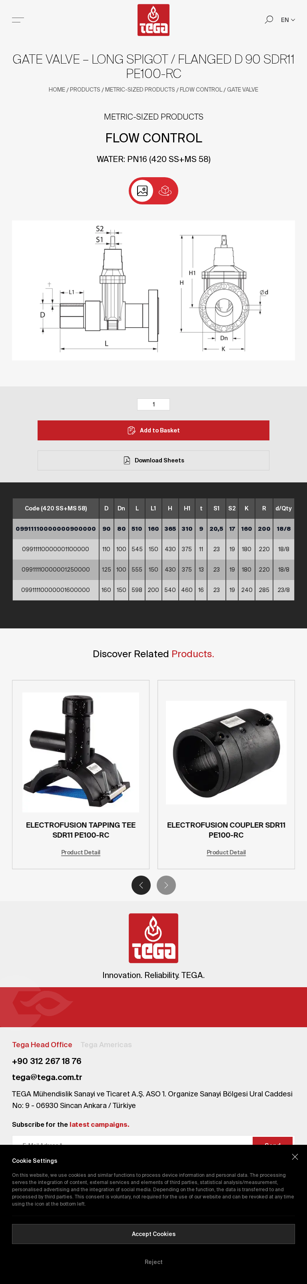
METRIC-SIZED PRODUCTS (140, 89)
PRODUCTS (85, 89)
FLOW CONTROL (201, 89)
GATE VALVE (242, 89)
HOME (57, 89)
